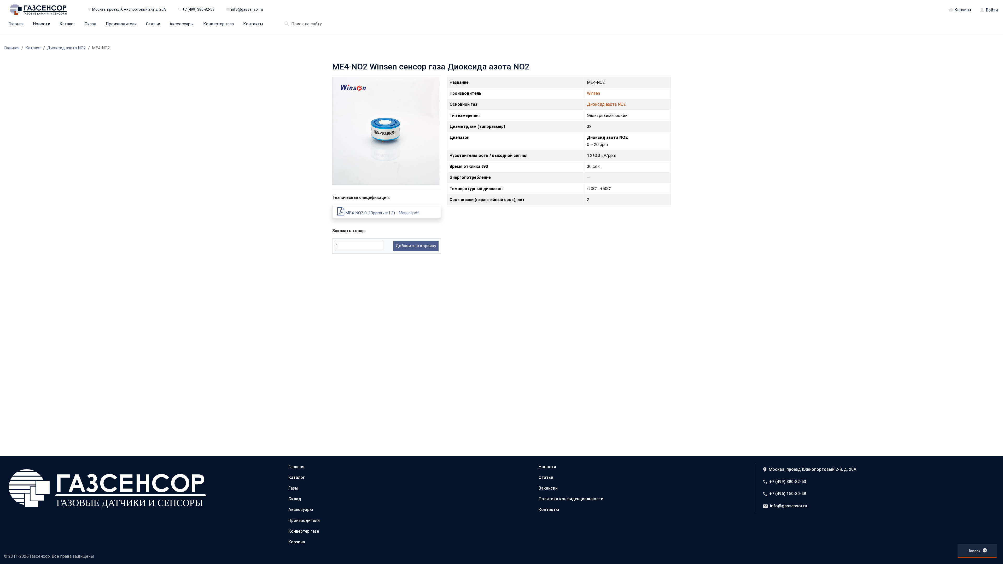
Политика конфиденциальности (571, 498)
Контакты (253, 24)
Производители (121, 24)
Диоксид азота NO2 (66, 47)
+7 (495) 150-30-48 (787, 493)
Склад (90, 24)
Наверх (973, 551)
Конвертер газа (218, 24)
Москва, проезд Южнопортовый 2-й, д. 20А (812, 469)
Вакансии (548, 488)
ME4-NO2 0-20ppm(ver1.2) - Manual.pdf (381, 212)
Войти (992, 10)
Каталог (67, 24)
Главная (16, 24)
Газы (293, 488)
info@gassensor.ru (788, 505)
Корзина (962, 9)
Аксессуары (182, 24)
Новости (41, 24)
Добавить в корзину (415, 245)
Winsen (593, 93)
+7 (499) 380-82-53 (787, 481)
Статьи (153, 24)
